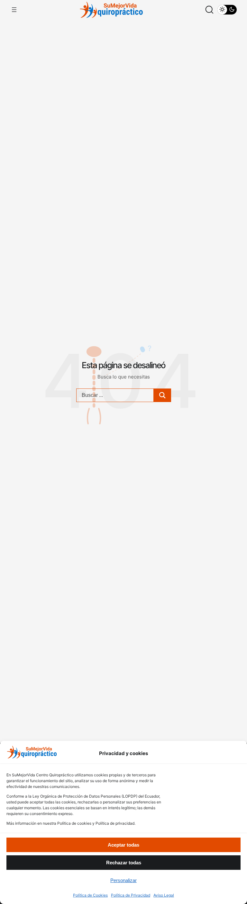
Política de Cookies (90, 895)
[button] (209, 10)
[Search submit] (162, 395)
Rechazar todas (123, 862)
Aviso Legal (163, 895)
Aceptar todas (123, 845)
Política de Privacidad (130, 895)
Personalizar (123, 880)
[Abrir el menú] (14, 10)
